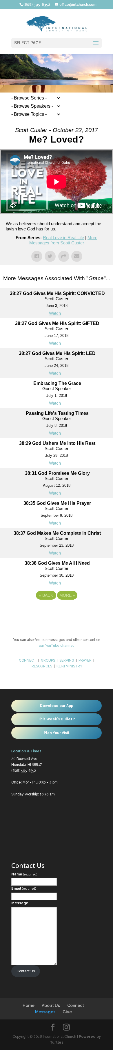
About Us (51, 1005)
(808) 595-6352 (23, 771)
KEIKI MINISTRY (69, 666)
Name (24, 874)
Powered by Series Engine (56, 611)
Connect (75, 1005)
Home (28, 1005)
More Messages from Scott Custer (63, 240)
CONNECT (28, 660)
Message (19, 903)
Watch (55, 313)
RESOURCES (42, 666)
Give (67, 1012)
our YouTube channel (56, 646)
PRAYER (85, 660)
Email (23, 888)
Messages (45, 1012)
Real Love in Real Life (63, 237)
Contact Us (26, 971)
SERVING (66, 660)
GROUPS (48, 660)
